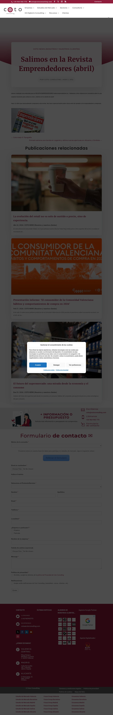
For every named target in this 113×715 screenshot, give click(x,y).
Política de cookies (49, 370)
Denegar (56, 365)
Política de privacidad (62, 370)
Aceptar (38, 365)
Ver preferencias (75, 365)
